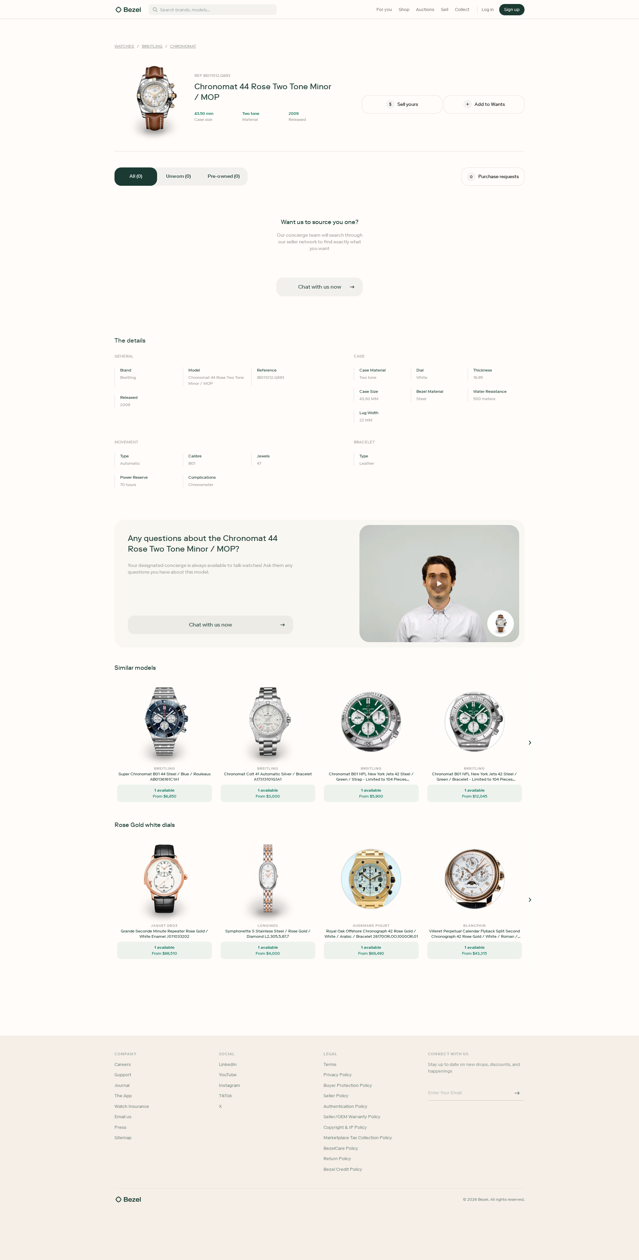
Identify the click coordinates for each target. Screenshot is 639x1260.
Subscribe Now (284, 659)
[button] (284, 596)
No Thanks (284, 676)
